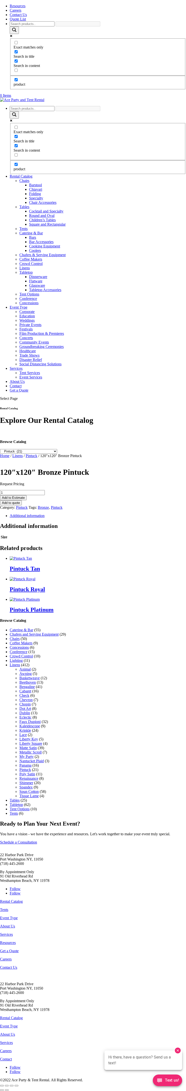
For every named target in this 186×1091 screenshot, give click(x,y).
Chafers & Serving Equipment (42, 255)
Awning (25, 674)
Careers (15, 10)
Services (16, 368)
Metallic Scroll (30, 752)
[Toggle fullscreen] (7, 1085)
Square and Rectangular (47, 224)
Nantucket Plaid (31, 761)
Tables (24, 207)
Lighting (16, 660)
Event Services (30, 377)
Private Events (30, 325)
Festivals (26, 329)
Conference (28, 298)
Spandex (26, 787)
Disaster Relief (30, 360)
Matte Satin (28, 748)
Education (27, 316)
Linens (24, 268)
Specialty (36, 198)
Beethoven (27, 682)
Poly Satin (27, 774)
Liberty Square (30, 743)
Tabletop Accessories (45, 290)
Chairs (24, 181)
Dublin (24, 713)
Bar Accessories (41, 242)
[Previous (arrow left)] (2, 1090)
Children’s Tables (42, 220)
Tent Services (29, 373)
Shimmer (26, 783)
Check (24, 695)
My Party (26, 757)
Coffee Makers (30, 259)
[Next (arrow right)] (7, 1090)
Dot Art (25, 708)
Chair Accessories (42, 202)
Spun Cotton (29, 791)
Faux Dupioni (30, 722)
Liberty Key (28, 739)
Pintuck (31, 456)
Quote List (18, 19)
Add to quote (11, 503)
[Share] (12, 1085)
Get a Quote (19, 390)
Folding (35, 194)
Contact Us (18, 15)
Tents (23, 229)
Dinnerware (38, 277)
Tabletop (26, 272)
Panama (25, 765)
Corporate (27, 312)
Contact (16, 386)
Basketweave (29, 678)
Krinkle (25, 730)
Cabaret (25, 691)
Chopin (25, 704)
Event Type (18, 307)
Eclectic (25, 717)
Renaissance (28, 778)
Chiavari (35, 189)
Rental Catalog (21, 176)
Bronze (43, 507)
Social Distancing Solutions (40, 364)
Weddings (27, 320)
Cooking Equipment (44, 246)
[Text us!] (167, 1081)
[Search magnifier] (14, 30)
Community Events (34, 342)
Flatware (35, 281)
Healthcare (27, 351)
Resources (17, 6)
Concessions (29, 303)
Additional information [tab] (27, 516)
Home (4, 456)
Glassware (37, 285)
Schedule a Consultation (18, 842)
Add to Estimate (13, 498)
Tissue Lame (29, 796)
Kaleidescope (29, 726)
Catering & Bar (31, 233)
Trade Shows (29, 355)
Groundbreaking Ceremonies (41, 347)
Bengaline (27, 687)
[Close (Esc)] (16, 1085)
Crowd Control (31, 264)
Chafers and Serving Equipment (34, 634)
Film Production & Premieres (41, 333)
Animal (25, 669)
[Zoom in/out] (2, 1085)
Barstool (35, 185)
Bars (32, 237)
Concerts (26, 338)
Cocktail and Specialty (46, 211)
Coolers (35, 250)
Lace (23, 735)
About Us (17, 381)
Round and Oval (41, 215)
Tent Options (29, 294)
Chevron (26, 700)
